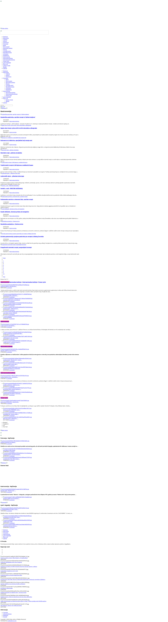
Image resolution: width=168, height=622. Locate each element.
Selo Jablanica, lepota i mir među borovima (11, 605)
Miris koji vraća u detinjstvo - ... (10, 418)
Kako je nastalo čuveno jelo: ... (10, 364)
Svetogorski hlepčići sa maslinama (11, 368)
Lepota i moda (9, 100)
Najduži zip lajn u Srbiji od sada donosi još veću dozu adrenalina (16, 597)
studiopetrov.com (12, 620)
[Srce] (3, 106)
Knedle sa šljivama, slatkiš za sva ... (11, 385)
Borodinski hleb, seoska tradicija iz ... (12, 389)
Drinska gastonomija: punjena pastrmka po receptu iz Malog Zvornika (22, 236)
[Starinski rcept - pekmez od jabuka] (10, 150)
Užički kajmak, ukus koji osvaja (10, 338)
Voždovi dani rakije (7, 521)
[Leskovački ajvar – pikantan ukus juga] (10, 173)
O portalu (5, 612)
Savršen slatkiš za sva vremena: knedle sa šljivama (13, 584)
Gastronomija (6, 91)
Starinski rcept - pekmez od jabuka (11, 153)
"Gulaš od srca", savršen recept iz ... (12, 342)
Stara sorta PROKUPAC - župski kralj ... (10, 402)
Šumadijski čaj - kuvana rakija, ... (11, 414)
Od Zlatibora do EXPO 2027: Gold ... (11, 517)
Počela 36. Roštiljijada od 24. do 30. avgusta (11, 562)
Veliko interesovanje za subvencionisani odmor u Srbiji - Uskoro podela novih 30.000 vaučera (23, 601)
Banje (7, 79)
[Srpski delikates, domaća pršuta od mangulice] (12, 209)
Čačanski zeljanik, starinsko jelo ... (9, 286)
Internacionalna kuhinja (11, 94)
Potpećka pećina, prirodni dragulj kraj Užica (11, 575)
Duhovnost (8, 76)
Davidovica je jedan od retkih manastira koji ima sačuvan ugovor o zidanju (19, 566)
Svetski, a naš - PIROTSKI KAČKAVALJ (12, 188)
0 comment (9, 287)
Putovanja (5, 78)
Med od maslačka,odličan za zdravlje (12, 304)
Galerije (5, 102)
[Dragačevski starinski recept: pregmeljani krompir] (13, 244)
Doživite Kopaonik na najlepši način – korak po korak (13, 592)
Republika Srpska (10, 87)
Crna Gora (8, 88)
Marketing (5, 615)
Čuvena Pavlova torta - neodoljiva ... (9, 377)
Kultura (7, 75)
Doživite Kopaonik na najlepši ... (8, 442)
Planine (7, 84)
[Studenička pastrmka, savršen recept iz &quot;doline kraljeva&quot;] (15, 114)
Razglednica (9, 89)
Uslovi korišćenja (7, 614)
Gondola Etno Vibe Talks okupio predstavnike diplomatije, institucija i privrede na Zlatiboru (23, 579)
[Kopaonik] (4, 502)
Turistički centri (9, 85)
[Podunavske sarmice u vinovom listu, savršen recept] (14, 196)
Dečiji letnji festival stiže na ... (10, 526)
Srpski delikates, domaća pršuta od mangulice (15, 212)
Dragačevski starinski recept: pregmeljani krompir (16, 247)
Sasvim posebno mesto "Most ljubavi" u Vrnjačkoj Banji (14, 558)
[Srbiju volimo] (4, 28)
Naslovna (5, 71)
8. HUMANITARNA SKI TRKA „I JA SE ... (9, 509)
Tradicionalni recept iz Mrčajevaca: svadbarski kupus (17, 165)
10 (3, 274)
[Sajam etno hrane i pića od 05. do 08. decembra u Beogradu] (16, 125)
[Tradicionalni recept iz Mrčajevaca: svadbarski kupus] (14, 162)
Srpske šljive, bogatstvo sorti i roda (9, 571)
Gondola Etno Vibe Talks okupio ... (11, 459)
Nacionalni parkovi (10, 82)
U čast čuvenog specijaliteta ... (8, 325)
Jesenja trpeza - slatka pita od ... (11, 308)
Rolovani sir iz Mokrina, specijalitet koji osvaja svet (16, 140)
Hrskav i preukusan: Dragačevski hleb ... (13, 333)
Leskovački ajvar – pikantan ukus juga (12, 176)
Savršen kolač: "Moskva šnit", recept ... (12, 360)
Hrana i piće (9, 95)
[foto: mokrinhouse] (13, 137)
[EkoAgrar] (4, 108)
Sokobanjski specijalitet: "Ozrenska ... (12, 393)
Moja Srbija (6, 72)
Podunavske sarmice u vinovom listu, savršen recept (17, 199)
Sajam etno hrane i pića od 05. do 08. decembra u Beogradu (19, 128)
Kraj (4, 277)
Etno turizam (9, 81)
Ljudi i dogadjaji (7, 97)
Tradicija (8, 74)
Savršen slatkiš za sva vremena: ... (9, 350)
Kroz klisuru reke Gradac (9, 450)
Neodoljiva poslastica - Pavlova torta (12, 224)
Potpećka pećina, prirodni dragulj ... (12, 454)
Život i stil (5, 98)
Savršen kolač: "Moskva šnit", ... (8, 490)
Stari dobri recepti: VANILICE (10, 313)
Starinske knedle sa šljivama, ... (10, 295)
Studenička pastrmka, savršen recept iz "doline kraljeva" (18, 117)
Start (4, 258)
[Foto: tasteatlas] (10, 185)
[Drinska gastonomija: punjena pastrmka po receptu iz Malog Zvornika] (18, 233)
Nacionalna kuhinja (10, 92)
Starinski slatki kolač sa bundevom (11, 300)
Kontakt (5, 617)
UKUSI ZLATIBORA (7, 317)
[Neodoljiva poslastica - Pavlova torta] (10, 221)
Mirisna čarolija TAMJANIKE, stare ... (11, 410)
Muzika (7, 101)
